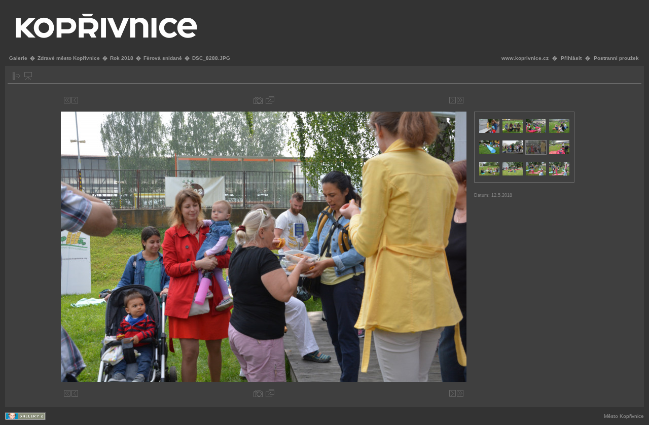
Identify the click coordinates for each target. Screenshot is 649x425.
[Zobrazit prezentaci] (28, 76)
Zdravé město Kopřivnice (69, 58)
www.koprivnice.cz (525, 58)
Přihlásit (571, 58)
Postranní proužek (616, 58)
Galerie (18, 58)
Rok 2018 (121, 58)
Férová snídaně (162, 58)
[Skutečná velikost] (270, 100)
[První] (67, 100)
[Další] (452, 100)
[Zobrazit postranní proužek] (16, 76)
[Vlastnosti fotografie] (258, 100)
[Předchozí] (75, 100)
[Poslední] (460, 100)
